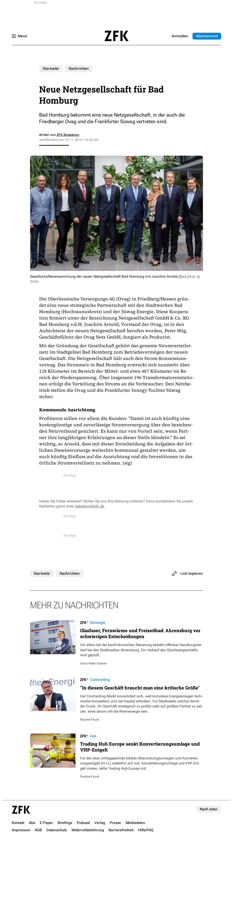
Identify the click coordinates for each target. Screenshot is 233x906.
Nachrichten (79, 68)
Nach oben (209, 809)
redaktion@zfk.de (89, 506)
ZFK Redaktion (68, 135)
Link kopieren (191, 573)
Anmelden (180, 36)
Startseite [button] (116, 36)
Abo (207, 36)
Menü (22, 36)
